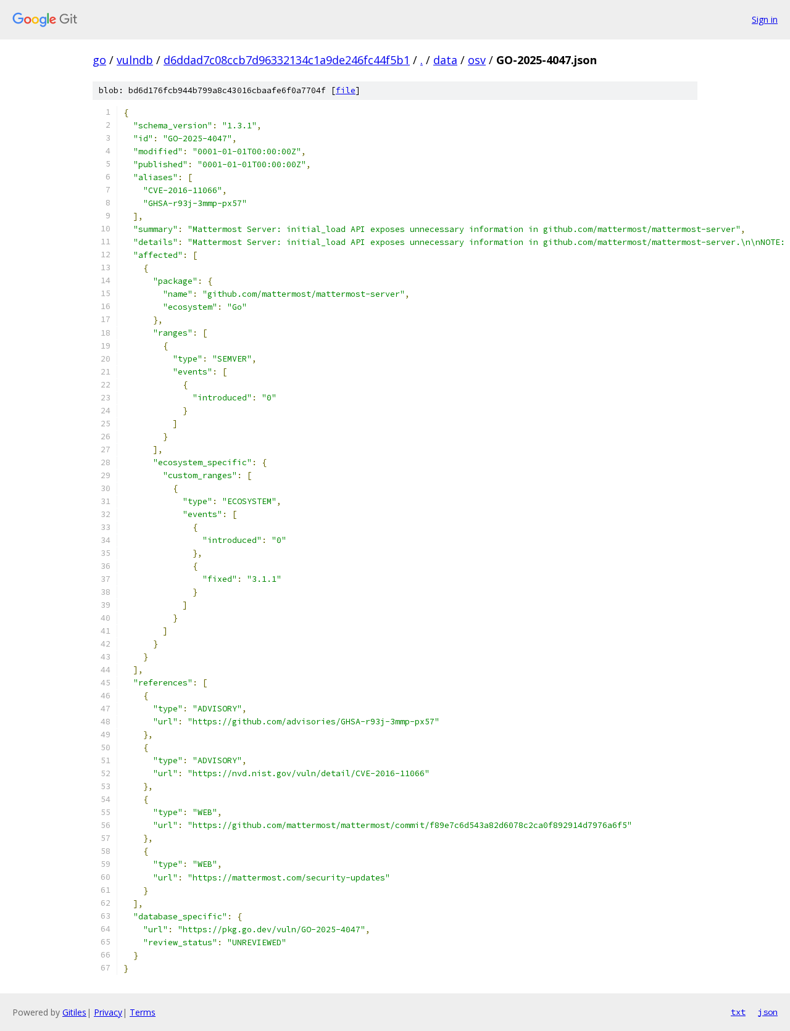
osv (477, 59)
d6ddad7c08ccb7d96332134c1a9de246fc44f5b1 (287, 59)
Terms (143, 1012)
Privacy (108, 1012)
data (445, 59)
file (346, 90)
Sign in (765, 19)
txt (738, 1011)
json (768, 1011)
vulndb (135, 59)
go (99, 59)
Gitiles (74, 1012)
